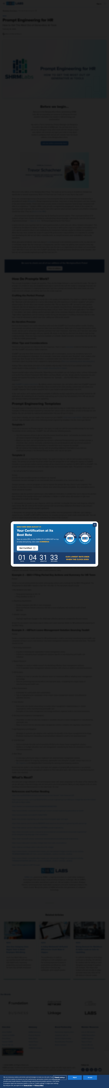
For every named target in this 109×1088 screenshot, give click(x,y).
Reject (75, 1077)
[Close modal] (95, 525)
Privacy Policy (39, 1085)
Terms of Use (28, 1085)
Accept (90, 1077)
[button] (27, 548)
